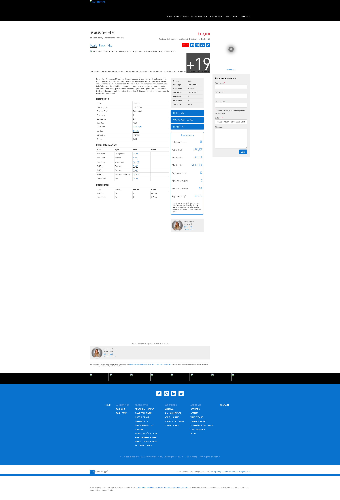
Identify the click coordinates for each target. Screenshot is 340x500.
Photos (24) (178, 113)
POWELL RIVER (172, 425)
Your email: (219, 92)
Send (243, 151)
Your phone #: (220, 101)
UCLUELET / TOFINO (174, 421)
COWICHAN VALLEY (144, 425)
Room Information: (106, 145)
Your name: (219, 83)
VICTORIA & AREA (143, 445)
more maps (231, 70)
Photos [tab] (102, 45)
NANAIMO (139, 429)
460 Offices (216, 16)
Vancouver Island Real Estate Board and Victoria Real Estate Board (150, 364)
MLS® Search (198, 16)
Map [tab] (110, 45)
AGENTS (194, 413)
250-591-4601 (188, 226)
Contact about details (183, 119)
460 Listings (180, 16)
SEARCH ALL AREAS (144, 409)
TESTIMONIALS (197, 429)
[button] (159, 393)
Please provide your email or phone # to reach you (230, 111)
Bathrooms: (102, 185)
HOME (107, 404)
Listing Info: (102, 98)
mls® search (142, 404)
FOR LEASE (121, 413)
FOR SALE (120, 409)
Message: (219, 127)
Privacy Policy (216, 471)
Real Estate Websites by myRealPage (236, 471)
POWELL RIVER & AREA (146, 441)
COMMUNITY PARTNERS (201, 425)
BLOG (193, 433)
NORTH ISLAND (142, 417)
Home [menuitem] (169, 16)
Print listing (178, 126)
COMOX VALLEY (142, 421)
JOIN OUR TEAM (197, 421)
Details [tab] (93, 45)
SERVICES (195, 409)
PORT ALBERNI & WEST (146, 437)
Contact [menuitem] (245, 16)
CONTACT (224, 404)
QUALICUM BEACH (173, 413)
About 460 (231, 16)
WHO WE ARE (196, 417)
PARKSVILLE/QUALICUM (146, 433)
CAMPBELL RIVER (143, 413)
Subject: (218, 118)
